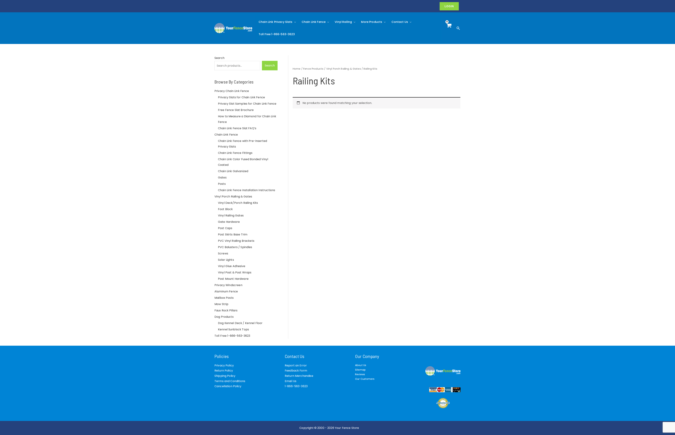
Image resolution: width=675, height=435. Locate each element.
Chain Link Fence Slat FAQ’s (237, 128)
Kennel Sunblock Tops (233, 329)
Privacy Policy (224, 365)
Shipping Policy (224, 376)
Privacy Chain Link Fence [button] (231, 91)
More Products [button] (371, 22)
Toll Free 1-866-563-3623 (277, 34)
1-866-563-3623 (296, 386)
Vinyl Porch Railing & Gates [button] (233, 196)
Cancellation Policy (227, 386)
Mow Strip (221, 304)
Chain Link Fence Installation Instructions (246, 190)
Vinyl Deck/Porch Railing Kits (238, 203)
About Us (360, 365)
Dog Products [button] (224, 317)
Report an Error (296, 365)
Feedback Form (296, 371)
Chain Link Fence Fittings (235, 153)
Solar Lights (226, 260)
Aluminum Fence (226, 291)
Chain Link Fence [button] (314, 22)
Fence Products (313, 69)
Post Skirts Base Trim (232, 234)
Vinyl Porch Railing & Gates (343, 69)
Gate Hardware (229, 222)
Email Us (290, 381)
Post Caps (225, 228)
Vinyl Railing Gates (231, 215)
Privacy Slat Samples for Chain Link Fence (247, 104)
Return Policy (223, 371)
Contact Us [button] (399, 22)
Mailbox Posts (224, 298)
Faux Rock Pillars (226, 310)
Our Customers (364, 379)
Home (297, 69)
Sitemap (360, 370)
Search (219, 58)
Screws (223, 253)
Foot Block (225, 209)
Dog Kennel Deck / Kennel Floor (240, 323)
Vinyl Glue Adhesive (231, 266)
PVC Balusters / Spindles (235, 247)
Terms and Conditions (229, 381)
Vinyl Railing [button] (343, 22)
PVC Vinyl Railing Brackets (236, 241)
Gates (222, 177)
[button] (449, 6)
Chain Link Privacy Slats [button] (275, 22)
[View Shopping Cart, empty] (449, 28)
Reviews (360, 374)
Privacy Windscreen (228, 285)
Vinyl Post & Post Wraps (234, 272)
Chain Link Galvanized (233, 171)
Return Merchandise (299, 376)
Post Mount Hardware (233, 279)
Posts (222, 184)
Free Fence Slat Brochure (236, 110)
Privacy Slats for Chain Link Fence (241, 97)
